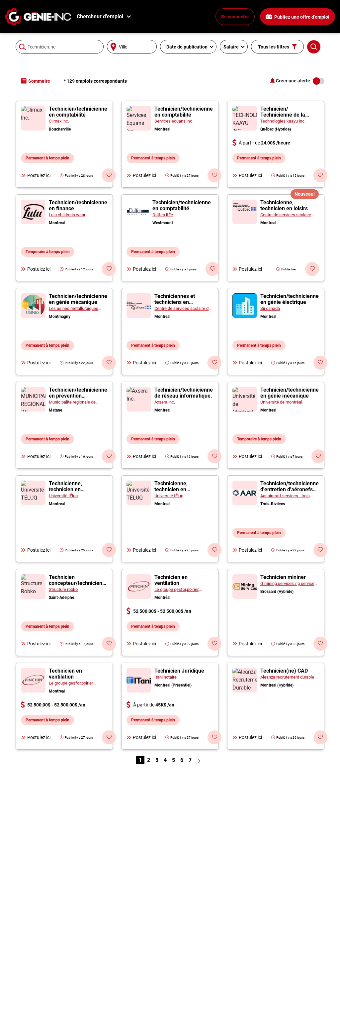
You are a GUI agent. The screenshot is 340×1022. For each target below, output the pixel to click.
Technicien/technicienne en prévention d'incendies (78, 396)
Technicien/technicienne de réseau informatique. (183, 393)
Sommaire (39, 81)
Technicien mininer (283, 577)
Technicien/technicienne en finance (78, 205)
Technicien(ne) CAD (284, 671)
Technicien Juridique (179, 671)
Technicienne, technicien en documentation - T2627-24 (78, 492)
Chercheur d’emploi (100, 16)
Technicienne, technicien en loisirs (284, 205)
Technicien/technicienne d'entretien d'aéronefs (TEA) (289, 489)
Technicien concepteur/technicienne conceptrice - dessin (78, 583)
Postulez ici (38, 175)
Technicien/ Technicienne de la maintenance (282, 115)
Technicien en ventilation (171, 580)
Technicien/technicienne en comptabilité (78, 112)
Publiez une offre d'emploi (301, 17)
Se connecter (235, 16)
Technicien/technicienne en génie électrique (289, 299)
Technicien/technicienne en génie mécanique (78, 299)
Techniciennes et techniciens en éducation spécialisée (180, 302)
